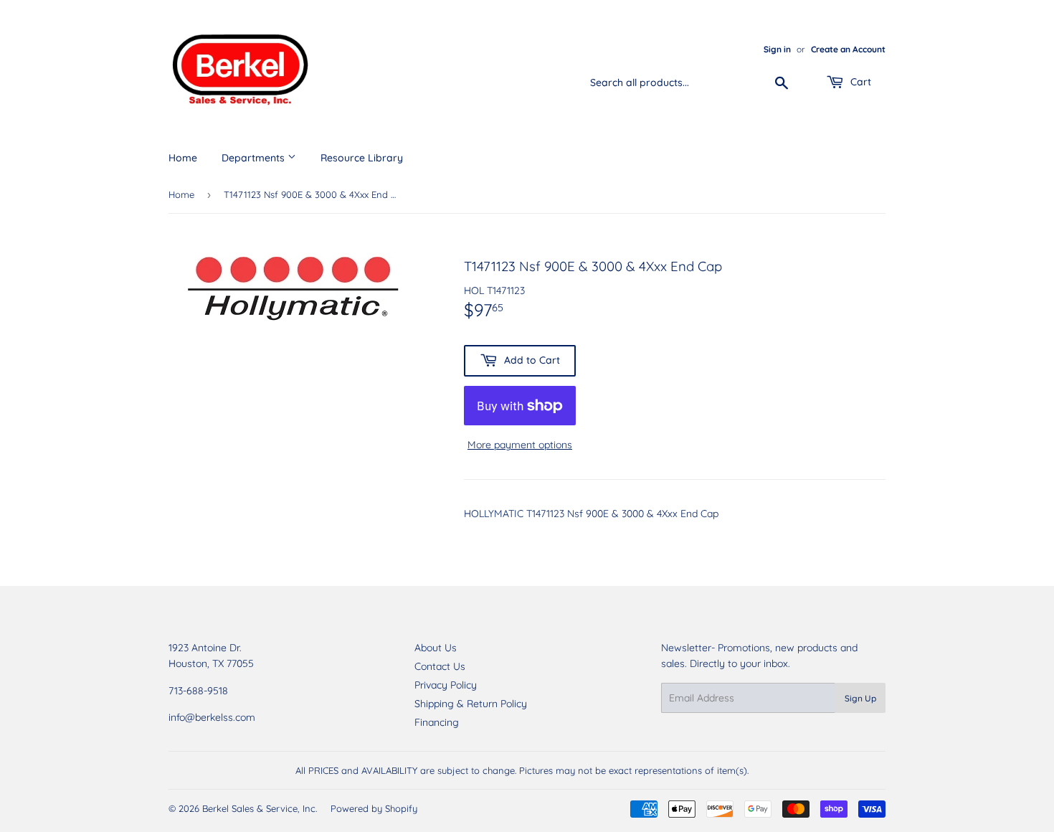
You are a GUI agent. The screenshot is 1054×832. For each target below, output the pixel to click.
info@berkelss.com (211, 717)
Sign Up (860, 698)
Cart (859, 81)
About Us (435, 647)
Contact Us (439, 666)
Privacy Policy (445, 685)
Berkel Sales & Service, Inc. (259, 808)
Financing (436, 722)
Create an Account (848, 49)
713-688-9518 (198, 690)
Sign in (777, 49)
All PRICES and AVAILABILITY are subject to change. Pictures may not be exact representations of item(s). (522, 770)
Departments (255, 157)
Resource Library (362, 157)
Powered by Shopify (374, 808)
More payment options (519, 444)
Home (182, 157)
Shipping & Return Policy (470, 703)
